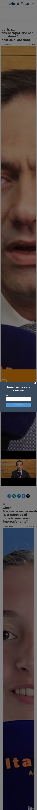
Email (8, 395)
